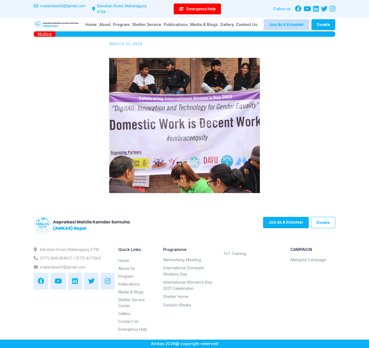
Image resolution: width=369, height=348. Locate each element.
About (104, 24)
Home (91, 24)
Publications (176, 24)
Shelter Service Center (131, 303)
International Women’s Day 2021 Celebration (187, 285)
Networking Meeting (182, 259)
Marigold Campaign (308, 259)
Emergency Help (132, 329)
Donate (323, 24)
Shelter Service (146, 24)
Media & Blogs (204, 24)
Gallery (227, 24)
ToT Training (234, 253)
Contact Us (246, 24)
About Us (126, 268)
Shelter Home (176, 296)
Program (121, 24)
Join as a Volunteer (286, 24)
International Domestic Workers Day (184, 271)
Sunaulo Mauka (177, 304)
